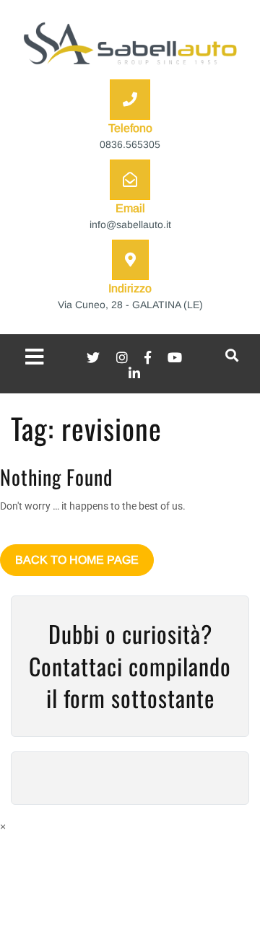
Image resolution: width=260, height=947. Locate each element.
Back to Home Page (77, 560)
